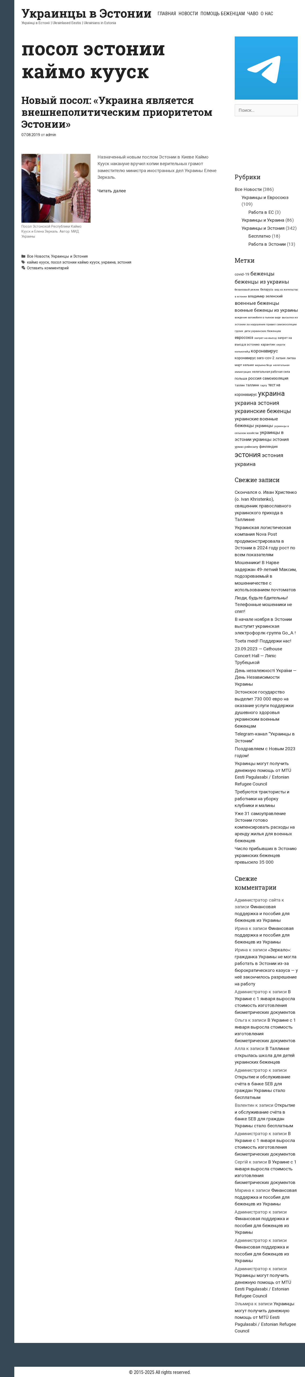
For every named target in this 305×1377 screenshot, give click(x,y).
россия (254, 378)
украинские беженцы (263, 411)
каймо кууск (38, 262)
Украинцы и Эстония (69, 256)
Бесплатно (259, 236)
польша (241, 378)
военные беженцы (257, 303)
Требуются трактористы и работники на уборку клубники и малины (262, 798)
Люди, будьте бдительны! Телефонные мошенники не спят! (263, 604)
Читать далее (111, 191)
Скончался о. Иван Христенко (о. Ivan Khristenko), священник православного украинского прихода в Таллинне (266, 506)
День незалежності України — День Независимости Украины (265, 677)
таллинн (252, 385)
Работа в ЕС (261, 212)
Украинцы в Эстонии (86, 13)
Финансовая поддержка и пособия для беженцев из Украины (262, 913)
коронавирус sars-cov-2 (254, 358)
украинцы (264, 425)
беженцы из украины (262, 282)
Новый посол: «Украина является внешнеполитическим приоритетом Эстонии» (117, 112)
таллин (240, 385)
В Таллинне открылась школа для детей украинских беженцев (265, 1055)
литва (291, 358)
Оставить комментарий (48, 268)
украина (108, 262)
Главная (167, 13)
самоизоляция (275, 378)
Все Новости (38, 256)
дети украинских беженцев (262, 331)
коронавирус (264, 351)
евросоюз (244, 337)
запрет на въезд (265, 338)
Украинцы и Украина (263, 220)
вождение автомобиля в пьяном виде (258, 317)
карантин (268, 344)
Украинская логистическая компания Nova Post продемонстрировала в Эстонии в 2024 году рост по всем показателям (265, 541)
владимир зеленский (265, 296)
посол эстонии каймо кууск (75, 262)
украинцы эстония (271, 439)
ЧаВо (252, 13)
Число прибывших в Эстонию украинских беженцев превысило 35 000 (266, 855)
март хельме (244, 365)
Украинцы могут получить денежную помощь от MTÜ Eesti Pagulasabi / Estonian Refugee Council (265, 1317)
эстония (124, 262)
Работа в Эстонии (267, 244)
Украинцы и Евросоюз (265, 197)
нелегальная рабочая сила (271, 371)
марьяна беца (263, 365)
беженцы (262, 273)
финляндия (268, 446)
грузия (239, 331)
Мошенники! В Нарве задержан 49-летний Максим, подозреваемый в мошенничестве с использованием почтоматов (266, 576)
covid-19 (242, 274)
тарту (263, 385)
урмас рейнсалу (246, 447)
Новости (188, 13)
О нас (267, 13)
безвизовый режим (247, 289)
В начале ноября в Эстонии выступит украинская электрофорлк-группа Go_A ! (265, 626)
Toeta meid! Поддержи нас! (263, 641)
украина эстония (257, 403)
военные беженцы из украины (266, 310)
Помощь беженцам (222, 13)
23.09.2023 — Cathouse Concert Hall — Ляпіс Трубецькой (258, 655)
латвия (280, 358)
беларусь (266, 289)
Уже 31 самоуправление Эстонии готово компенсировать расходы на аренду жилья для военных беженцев (265, 827)
